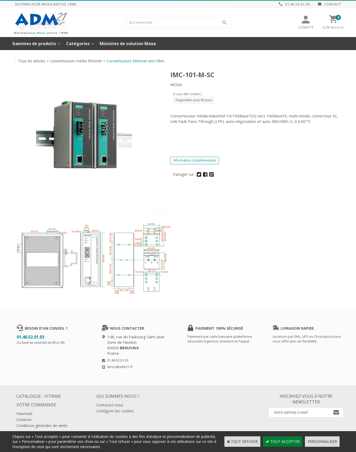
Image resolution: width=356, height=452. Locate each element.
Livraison (24, 419)
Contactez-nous (109, 404)
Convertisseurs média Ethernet (76, 60)
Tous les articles (31, 60)
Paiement (24, 413)
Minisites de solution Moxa (128, 43)
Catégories (78, 43)
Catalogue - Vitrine (38, 396)
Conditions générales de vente (41, 425)
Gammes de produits (34, 43)
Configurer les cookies (115, 410)
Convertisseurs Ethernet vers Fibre (135, 60)
